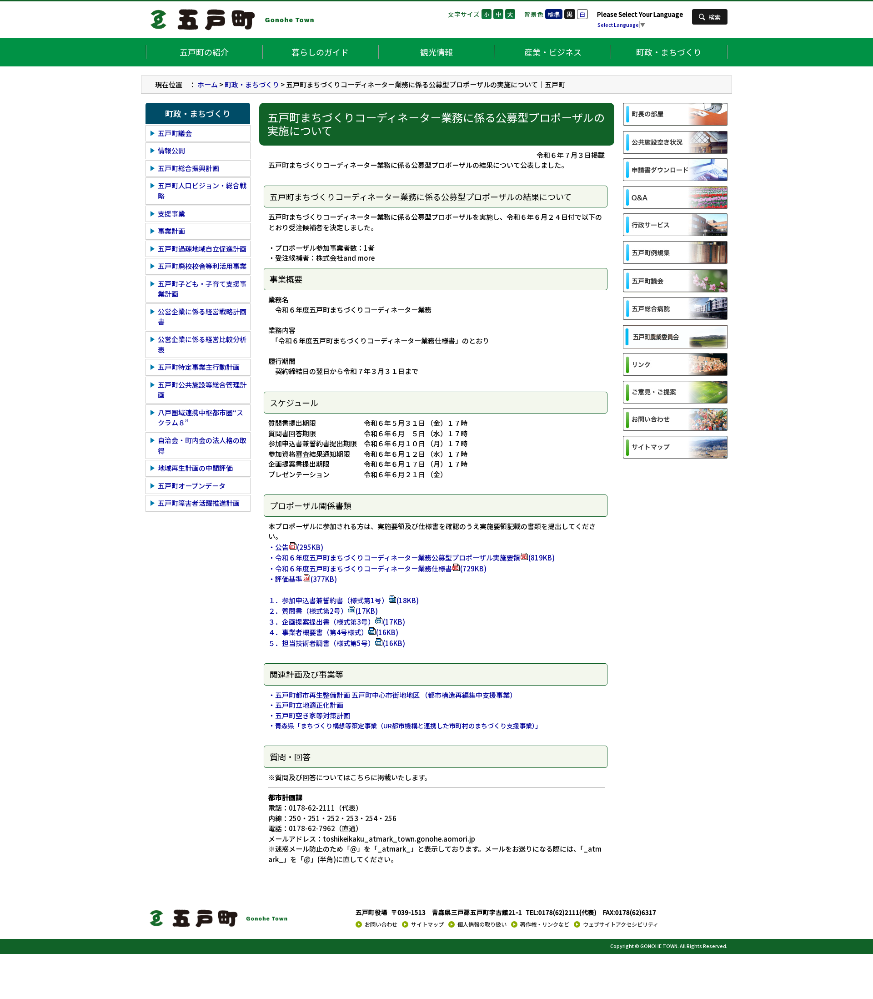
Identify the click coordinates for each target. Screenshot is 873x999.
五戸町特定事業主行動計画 (199, 367)
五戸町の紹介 (204, 52)
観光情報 (436, 52)
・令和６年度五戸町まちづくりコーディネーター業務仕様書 (377, 568)
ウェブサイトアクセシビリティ (620, 924)
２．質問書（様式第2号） (323, 611)
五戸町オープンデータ (192, 485)
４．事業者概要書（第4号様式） (333, 632)
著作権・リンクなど (544, 924)
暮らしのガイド (320, 52)
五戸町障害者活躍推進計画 (199, 503)
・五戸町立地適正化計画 (305, 705)
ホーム (207, 84)
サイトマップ (427, 924)
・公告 (295, 547)
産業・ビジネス (553, 52)
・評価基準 (302, 579)
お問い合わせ (381, 924)
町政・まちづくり (669, 52)
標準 (553, 14)
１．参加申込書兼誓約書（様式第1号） (343, 600)
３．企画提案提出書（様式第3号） (336, 621)
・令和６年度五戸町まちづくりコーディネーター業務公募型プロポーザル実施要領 (411, 557)
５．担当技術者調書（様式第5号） (336, 643)
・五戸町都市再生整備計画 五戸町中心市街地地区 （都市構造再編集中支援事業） (392, 695)
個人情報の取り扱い (482, 924)
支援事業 (171, 213)
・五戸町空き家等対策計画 (309, 715)
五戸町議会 (175, 133)
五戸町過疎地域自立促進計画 (202, 248)
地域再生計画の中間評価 (195, 468)
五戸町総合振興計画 (188, 168)
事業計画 (171, 231)
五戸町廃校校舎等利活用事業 (202, 266)
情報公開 (171, 150)
